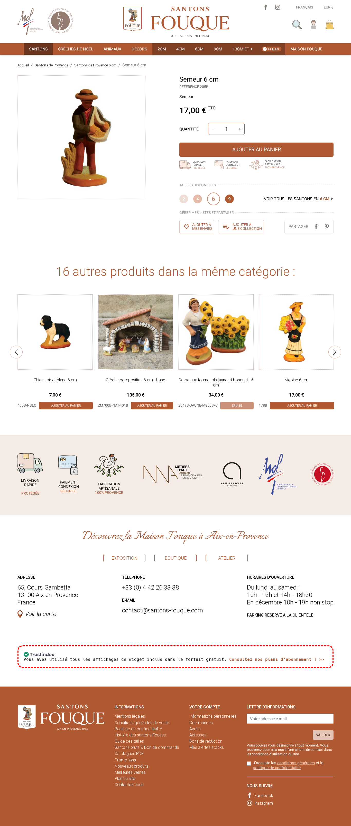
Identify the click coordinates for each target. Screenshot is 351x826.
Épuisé (237, 405)
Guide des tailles (129, 741)
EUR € (328, 7)
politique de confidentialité (277, 767)
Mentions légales (130, 716)
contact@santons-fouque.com (162, 610)
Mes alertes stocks (206, 747)
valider (323, 735)
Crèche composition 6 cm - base (135, 379)
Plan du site (125, 778)
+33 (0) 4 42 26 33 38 (150, 587)
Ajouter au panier (256, 149)
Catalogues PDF (129, 753)
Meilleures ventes (130, 772)
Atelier (226, 558)
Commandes (201, 722)
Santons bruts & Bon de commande (147, 747)
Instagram (263, 803)
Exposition (124, 558)
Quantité (189, 129)
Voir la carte (40, 614)
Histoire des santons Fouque (140, 735)
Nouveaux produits (132, 766)
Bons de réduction (205, 741)
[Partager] (316, 226)
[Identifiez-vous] (314, 24)
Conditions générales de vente (142, 722)
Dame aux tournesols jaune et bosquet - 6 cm (216, 382)
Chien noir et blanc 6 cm (55, 379)
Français (304, 7)
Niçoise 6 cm (296, 379)
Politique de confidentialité (138, 728)
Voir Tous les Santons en (296, 198)
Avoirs (195, 728)
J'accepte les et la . (288, 765)
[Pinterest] (326, 226)
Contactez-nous (129, 784)
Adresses (197, 735)
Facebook (263, 795)
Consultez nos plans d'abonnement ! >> (276, 659)
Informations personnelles (212, 716)
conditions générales (296, 762)
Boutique (176, 558)
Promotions (125, 760)
